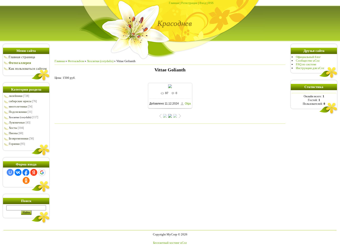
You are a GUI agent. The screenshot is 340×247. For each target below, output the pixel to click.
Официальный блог (308, 57)
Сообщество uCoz (308, 60)
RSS (210, 3)
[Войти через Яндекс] (33, 172)
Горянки (14, 144)
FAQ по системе (306, 64)
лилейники (15, 96)
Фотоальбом (76, 61)
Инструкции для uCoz (310, 68)
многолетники (18, 106)
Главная (174, 3)
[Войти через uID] (10, 172)
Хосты (13, 128)
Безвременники (18, 138)
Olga (188, 103)
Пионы (13, 133)
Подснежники (18, 112)
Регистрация (189, 3)
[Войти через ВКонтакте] (18, 172)
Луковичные (17, 122)
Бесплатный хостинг (166, 242)
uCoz (183, 242)
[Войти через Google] (42, 172)
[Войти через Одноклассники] (26, 180)
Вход (202, 3)
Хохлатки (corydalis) (20, 117)
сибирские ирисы (20, 101)
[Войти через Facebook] (25, 172)
